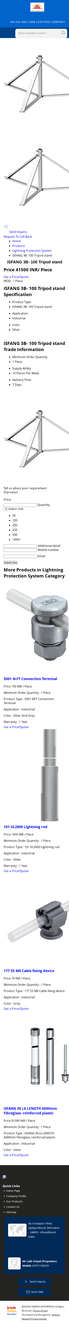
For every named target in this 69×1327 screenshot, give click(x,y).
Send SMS (37, 1292)
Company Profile (16, 1196)
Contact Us (13, 1207)
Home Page (13, 1190)
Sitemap (11, 1212)
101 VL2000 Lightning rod (25, 826)
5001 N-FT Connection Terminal (30, 678)
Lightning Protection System (32, 251)
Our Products (14, 1201)
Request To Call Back (18, 237)
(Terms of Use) (40, 1310)
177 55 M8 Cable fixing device (29, 970)
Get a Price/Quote (16, 277)
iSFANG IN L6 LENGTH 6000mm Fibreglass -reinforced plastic (30, 1110)
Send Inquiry (17, 232)
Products (18, 246)
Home (16, 241)
